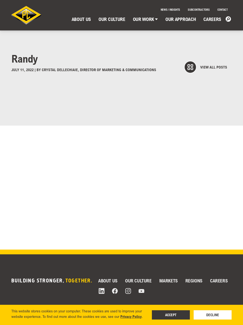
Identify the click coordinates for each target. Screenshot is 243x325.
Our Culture (111, 19)
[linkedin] (101, 291)
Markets (168, 281)
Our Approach (180, 19)
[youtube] (141, 291)
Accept (171, 315)
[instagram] (128, 291)
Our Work (143, 19)
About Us (81, 19)
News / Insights (170, 9)
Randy (24, 58)
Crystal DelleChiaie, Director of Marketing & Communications (99, 69)
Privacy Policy (131, 316)
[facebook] (115, 291)
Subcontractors (199, 9)
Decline (212, 315)
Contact (222, 9)
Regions (193, 281)
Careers (212, 19)
